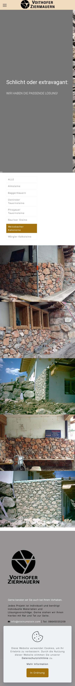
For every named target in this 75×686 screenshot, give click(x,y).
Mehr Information (37, 664)
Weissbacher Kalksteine (16, 228)
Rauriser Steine (17, 219)
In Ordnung (37, 672)
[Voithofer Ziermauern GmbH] (37, 4)
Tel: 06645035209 (54, 621)
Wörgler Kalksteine (19, 236)
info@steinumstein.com (25, 621)
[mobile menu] (5, 5)
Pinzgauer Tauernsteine (16, 211)
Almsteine (14, 186)
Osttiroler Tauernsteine (16, 201)
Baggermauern (17, 193)
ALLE (11, 179)
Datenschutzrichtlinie (35, 658)
